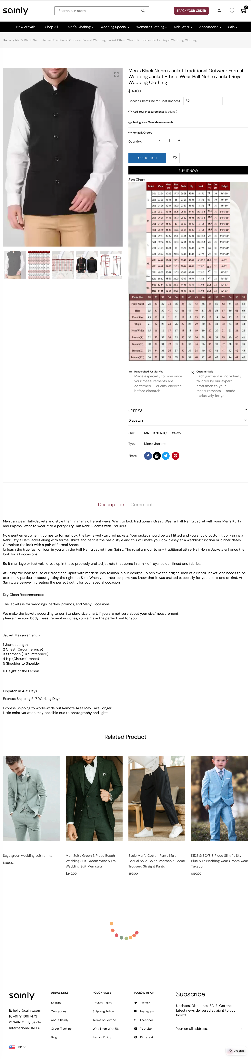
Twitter (145, 1003)
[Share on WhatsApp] (157, 456)
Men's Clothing (79, 27)
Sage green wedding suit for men (29, 855)
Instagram (147, 1011)
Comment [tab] (141, 504)
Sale (231, 27)
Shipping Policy (103, 1011)
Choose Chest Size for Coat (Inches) (154, 101)
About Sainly (59, 1020)
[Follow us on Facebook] (148, 456)
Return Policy (102, 1037)
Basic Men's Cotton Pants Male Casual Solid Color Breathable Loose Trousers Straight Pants (156, 860)
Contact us (58, 1011)
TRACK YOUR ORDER (191, 11)
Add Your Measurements (153, 111)
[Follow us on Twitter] (166, 456)
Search (56, 1003)
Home (7, 40)
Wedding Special (113, 27)
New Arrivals (25, 27)
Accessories (208, 27)
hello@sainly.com (27, 1010)
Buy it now (188, 170)
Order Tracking (61, 1029)
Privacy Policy (102, 1003)
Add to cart (147, 158)
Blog (54, 1037)
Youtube (146, 1029)
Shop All (51, 27)
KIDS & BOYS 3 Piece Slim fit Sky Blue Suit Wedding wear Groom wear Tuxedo (219, 860)
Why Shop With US (106, 1029)
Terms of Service (104, 1020)
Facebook (147, 1020)
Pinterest (146, 1037)
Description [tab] (111, 504)
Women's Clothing (150, 27)
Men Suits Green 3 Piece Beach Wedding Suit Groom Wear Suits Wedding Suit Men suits (91, 860)
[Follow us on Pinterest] (175, 456)
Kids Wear (181, 27)
